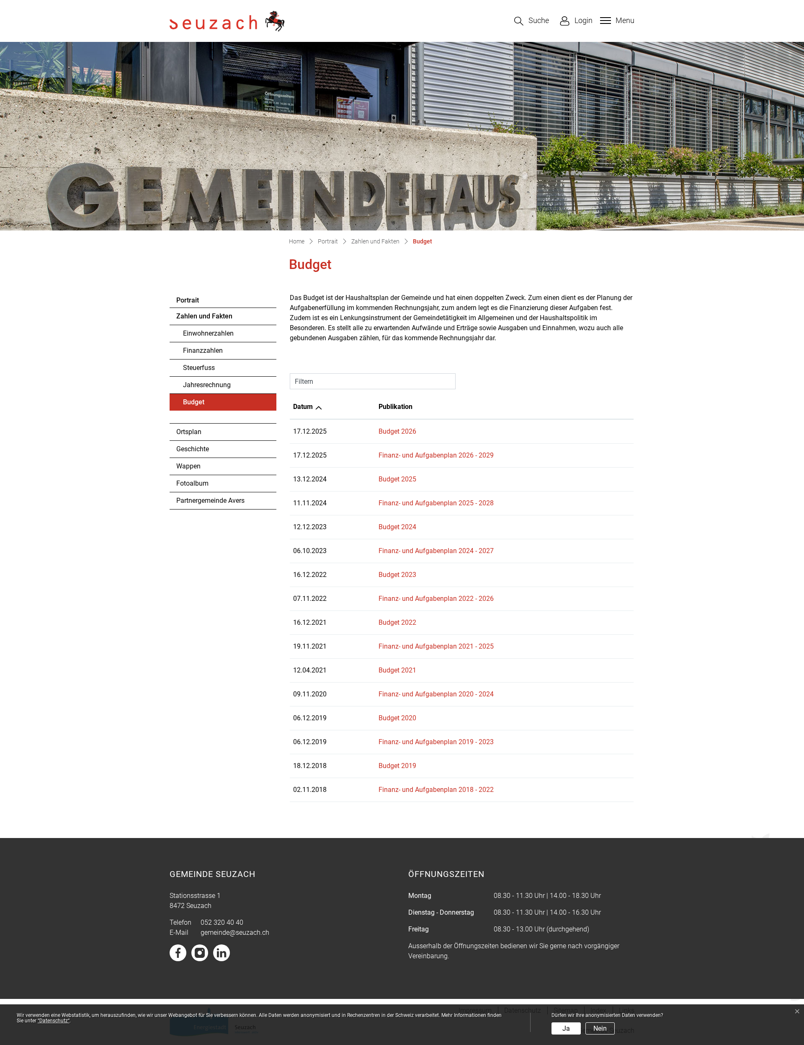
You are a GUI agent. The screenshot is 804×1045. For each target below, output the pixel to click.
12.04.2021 (310, 670)
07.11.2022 (310, 599)
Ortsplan (188, 432)
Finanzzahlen (203, 350)
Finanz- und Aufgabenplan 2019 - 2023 (436, 742)
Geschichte (192, 449)
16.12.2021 (310, 622)
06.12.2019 (310, 718)
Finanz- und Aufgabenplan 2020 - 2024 (436, 694)
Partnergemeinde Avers (210, 500)
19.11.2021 (310, 646)
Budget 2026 (397, 431)
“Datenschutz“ (54, 1021)
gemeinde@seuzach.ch (235, 932)
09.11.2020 (310, 694)
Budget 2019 (397, 766)
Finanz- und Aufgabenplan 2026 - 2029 (436, 455)
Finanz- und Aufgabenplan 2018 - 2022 (436, 790)
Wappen (188, 466)
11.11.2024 (310, 503)
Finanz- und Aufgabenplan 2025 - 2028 (436, 503)
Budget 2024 (397, 527)
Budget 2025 (397, 479)
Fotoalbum (192, 483)
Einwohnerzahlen (208, 333)
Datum (303, 407)
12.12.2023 (310, 527)
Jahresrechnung (207, 385)
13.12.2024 (310, 479)
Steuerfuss (199, 368)
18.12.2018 (310, 766)
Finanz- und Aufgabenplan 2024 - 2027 (436, 551)
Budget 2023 (397, 575)
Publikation (395, 407)
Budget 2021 (397, 670)
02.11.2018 (310, 790)
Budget (206, 404)
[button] (531, 21)
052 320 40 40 (222, 922)
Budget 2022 (397, 622)
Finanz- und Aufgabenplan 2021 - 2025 (436, 646)
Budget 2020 (397, 718)
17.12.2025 (310, 431)
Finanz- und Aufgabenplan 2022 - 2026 (436, 599)
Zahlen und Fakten (204, 316)
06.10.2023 (310, 551)
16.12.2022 (310, 575)
